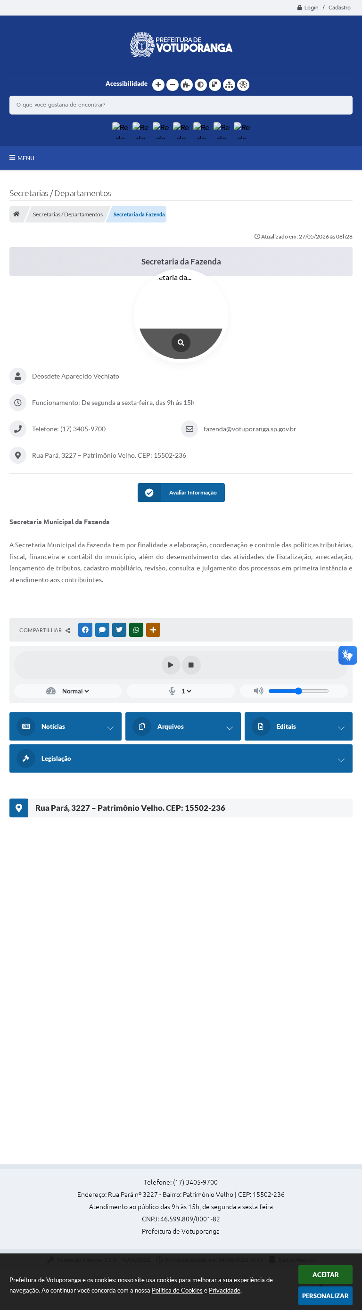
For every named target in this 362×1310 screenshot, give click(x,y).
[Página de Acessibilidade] (243, 85)
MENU (25, 158)
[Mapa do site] (229, 85)
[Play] (171, 665)
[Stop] (191, 665)
